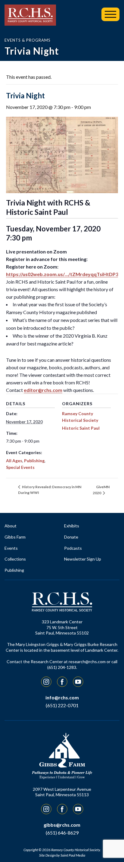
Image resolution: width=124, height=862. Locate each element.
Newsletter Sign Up (82, 558)
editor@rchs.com (43, 390)
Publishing (34, 460)
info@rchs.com (62, 697)
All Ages (14, 460)
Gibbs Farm (15, 536)
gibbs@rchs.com (62, 825)
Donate (71, 536)
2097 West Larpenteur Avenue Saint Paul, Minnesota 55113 (62, 792)
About (11, 525)
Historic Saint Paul (81, 428)
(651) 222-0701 (62, 705)
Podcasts (73, 548)
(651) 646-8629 (62, 832)
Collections (15, 558)
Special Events (20, 467)
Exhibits (71, 525)
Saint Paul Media (72, 855)
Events (11, 548)
